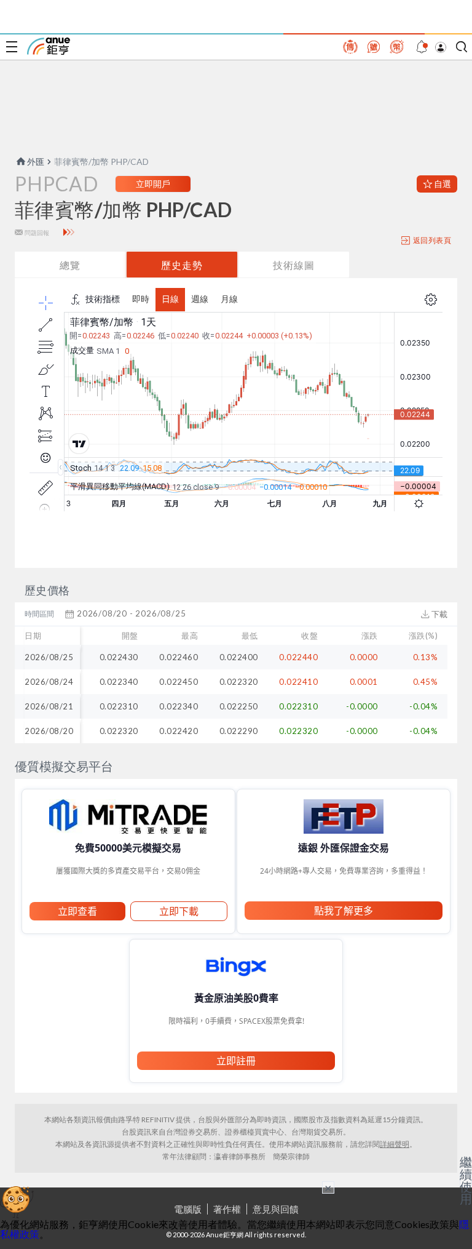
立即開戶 (153, 183)
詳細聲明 (394, 1144)
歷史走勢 (182, 265)
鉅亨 (48, 46)
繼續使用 (466, 1180)
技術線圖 (294, 265)
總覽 (70, 265)
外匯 (35, 161)
